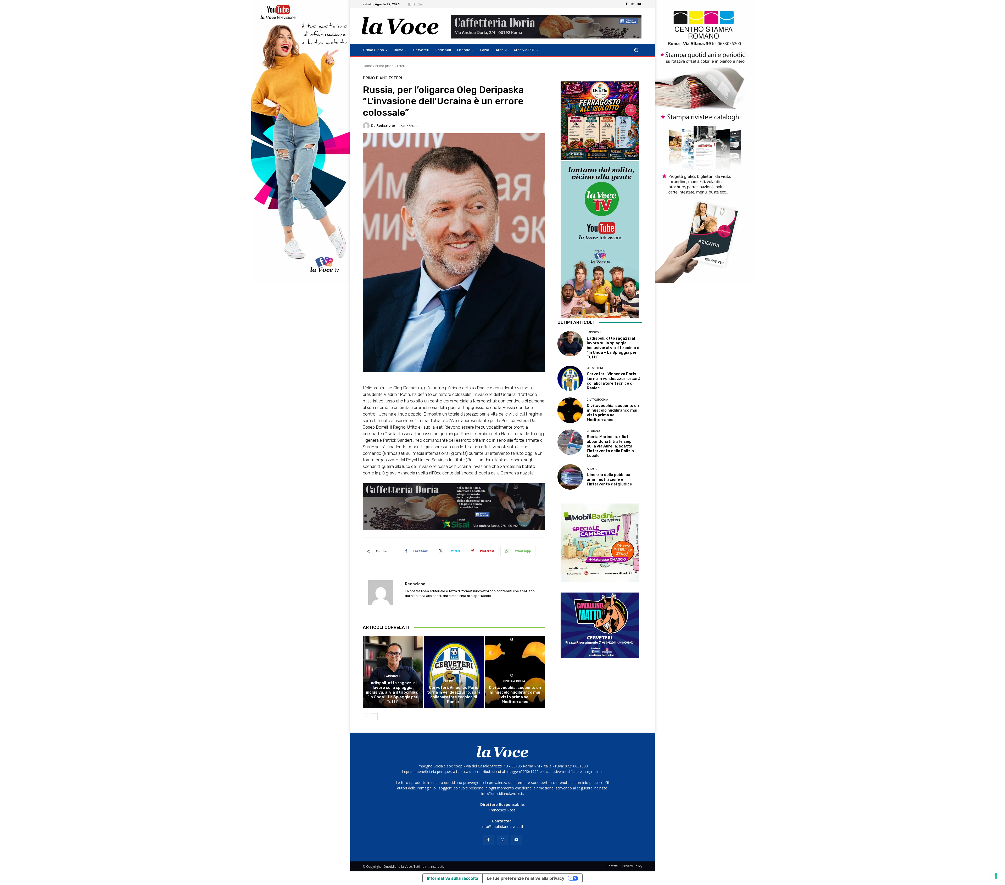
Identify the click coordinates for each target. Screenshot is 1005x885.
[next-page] (374, 716)
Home (367, 66)
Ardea (591, 468)
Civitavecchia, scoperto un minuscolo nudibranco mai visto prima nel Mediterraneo (515, 694)
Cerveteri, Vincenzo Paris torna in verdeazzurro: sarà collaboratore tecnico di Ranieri (454, 694)
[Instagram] (633, 4)
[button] (636, 50)
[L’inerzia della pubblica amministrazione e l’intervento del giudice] (570, 477)
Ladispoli (392, 676)
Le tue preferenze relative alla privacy (525, 878)
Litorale (593, 430)
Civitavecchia (514, 681)
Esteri (401, 66)
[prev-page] (366, 716)
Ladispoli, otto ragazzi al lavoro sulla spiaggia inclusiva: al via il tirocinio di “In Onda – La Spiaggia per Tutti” (393, 692)
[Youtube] (639, 4)
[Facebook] (626, 4)
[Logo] (400, 26)
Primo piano (384, 66)
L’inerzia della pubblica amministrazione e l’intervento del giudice (609, 479)
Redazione (385, 125)
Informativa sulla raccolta (452, 878)
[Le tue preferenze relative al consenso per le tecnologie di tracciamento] (996, 876)
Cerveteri (453, 681)
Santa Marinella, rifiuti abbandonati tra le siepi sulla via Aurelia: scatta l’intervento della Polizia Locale (610, 446)
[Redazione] (367, 125)
